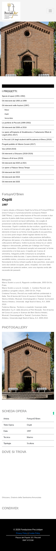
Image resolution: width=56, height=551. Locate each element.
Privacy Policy (21, 533)
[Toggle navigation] (50, 10)
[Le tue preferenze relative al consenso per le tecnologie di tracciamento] (53, 413)
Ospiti (7, 114)
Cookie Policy (34, 533)
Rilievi (7, 110)
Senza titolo (9, 118)
